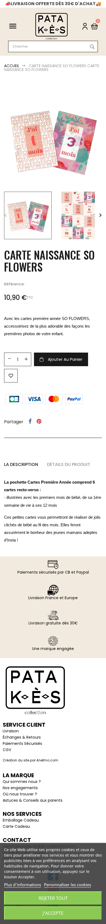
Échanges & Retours (22, 737)
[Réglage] (85, 26)
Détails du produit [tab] (68, 464)
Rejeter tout (53, 898)
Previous (5, 215)
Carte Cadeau (16, 826)
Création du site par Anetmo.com (30, 760)
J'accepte (53, 913)
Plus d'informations (22, 884)
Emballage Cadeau (21, 820)
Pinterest (39, 421)
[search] (91, 47)
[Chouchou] (11, 375)
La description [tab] (21, 464)
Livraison (11, 731)
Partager (30, 421)
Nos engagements (20, 788)
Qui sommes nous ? (22, 781)
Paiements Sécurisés (22, 743)
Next (100, 215)
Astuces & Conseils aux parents (33, 800)
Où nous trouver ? (20, 794)
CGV (7, 749)
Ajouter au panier (65, 359)
